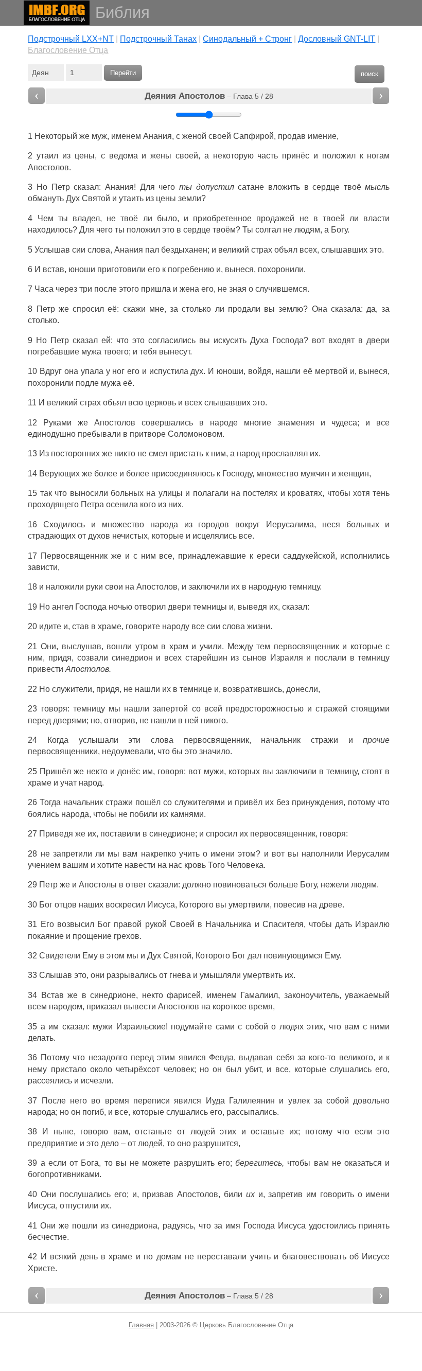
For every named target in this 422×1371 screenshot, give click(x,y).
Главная (141, 1325)
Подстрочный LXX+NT (71, 38)
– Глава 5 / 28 (209, 96)
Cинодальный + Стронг (247, 38)
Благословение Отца (68, 50)
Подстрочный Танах (158, 38)
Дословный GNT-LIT (336, 38)
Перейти (123, 73)
